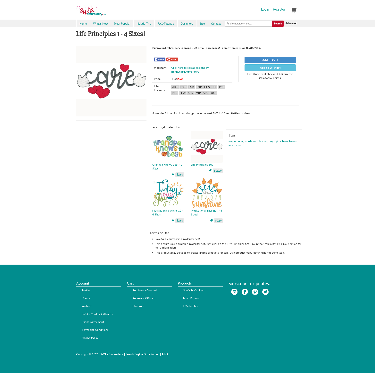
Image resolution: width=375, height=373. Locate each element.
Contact (216, 23)
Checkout (138, 306)
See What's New (193, 290)
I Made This (144, 23)
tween (293, 141)
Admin (165, 354)
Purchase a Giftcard (144, 290)
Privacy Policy (90, 337)
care (239, 145)
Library (86, 298)
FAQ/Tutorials (166, 23)
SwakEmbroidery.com (105, 12)
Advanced (291, 23)
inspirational (236, 141)
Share (161, 59)
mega (232, 145)
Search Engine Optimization (142, 354)
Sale (202, 23)
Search (278, 23)
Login (265, 9)
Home (83, 23)
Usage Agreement (93, 321)
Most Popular (122, 23)
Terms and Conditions (95, 329)
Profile (86, 290)
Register (279, 9)
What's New (100, 23)
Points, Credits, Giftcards (97, 314)
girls (278, 141)
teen (285, 141)
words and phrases (256, 141)
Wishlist (87, 306)
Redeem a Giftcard (143, 298)
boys (272, 141)
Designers (187, 23)
